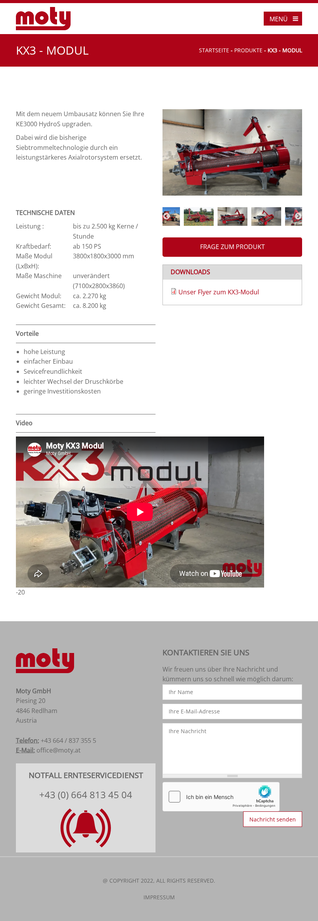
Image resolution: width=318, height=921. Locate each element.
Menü (279, 19)
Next (298, 216)
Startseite (214, 50)
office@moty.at (58, 750)
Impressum (159, 897)
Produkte (248, 50)
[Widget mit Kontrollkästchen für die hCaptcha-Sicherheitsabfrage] (221, 796)
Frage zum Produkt (232, 246)
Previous (166, 216)
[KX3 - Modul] (232, 152)
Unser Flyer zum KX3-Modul (218, 292)
